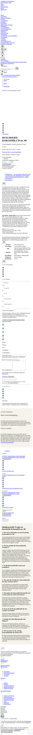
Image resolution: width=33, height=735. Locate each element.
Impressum (6, 702)
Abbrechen (5, 376)
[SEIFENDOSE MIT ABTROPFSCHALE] (13, 475)
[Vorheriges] (3, 520)
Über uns (6, 684)
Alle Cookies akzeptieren (6, 732)
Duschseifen (7, 671)
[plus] (11, 162)
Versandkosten (27, 721)
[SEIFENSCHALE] (8, 512)
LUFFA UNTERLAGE (8, 471)
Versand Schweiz (8, 697)
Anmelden (3, 1)
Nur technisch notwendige (7, 730)
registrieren (5, 60)
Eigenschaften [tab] (8, 178)
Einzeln (6, 158)
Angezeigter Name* (7, 355)
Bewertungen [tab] (9, 180)
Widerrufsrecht (7, 704)
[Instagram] (3, 717)
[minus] (3, 162)
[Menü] (2, 46)
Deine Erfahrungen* (7, 370)
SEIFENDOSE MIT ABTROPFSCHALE (12, 488)
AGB (5, 701)
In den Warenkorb (7, 164)
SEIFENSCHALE (6, 515)
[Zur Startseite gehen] (6, 2)
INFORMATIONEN (6, 691)
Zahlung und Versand (9, 695)
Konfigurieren (17, 730)
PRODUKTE (4, 666)
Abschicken (11, 376)
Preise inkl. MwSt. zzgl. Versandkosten (11, 152)
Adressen (17, 62)
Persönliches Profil (10, 62)
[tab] (18, 176)
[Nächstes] (7, 520)
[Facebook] (1, 717)
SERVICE (3, 678)
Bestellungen (4, 63)
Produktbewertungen (9, 700)
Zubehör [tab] (7, 451)
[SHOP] (6, 44)
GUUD (2, 659)
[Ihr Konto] (2, 52)
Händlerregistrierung (9, 687)
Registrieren (11, 1)
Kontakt (6, 683)
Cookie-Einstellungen (9, 685)
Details (4, 476)
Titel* (3, 360)
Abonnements (10, 63)
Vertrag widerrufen (5, 665)
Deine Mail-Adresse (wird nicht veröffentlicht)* (13, 357)
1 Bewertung (5, 134)
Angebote (6, 675)
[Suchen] (4, 49)
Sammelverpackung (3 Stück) (11, 160)
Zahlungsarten (23, 62)
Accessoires (6, 674)
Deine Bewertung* (6, 321)
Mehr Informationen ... (20, 729)
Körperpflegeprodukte (9, 673)
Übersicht (3, 62)
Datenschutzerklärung (9, 698)
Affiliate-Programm (8, 688)
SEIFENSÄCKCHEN (7, 507)
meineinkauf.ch (4, 660)
